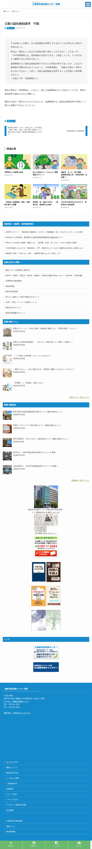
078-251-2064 (14, 707)
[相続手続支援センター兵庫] (46, 4)
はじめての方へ (12, 762)
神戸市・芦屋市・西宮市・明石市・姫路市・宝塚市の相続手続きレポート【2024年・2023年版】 (44, 275)
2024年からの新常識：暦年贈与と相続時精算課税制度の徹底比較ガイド (34, 237)
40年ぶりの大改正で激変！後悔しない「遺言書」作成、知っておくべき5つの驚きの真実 (41, 243)
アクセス (79, 846)
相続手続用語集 (12, 291)
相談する (34, 846)
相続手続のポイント (14, 308)
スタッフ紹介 (11, 794)
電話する (11, 846)
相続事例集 (10, 286)
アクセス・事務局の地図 (16, 805)
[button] (4, 4)
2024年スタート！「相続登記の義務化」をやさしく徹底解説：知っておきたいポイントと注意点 (44, 232)
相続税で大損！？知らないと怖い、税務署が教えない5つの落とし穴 (33, 253)
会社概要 (10, 810)
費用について (11, 767)
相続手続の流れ (12, 773)
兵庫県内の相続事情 (14, 281)
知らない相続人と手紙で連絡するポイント (23, 297)
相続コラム (10, 28)
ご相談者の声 (11, 783)
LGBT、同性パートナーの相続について (21, 302)
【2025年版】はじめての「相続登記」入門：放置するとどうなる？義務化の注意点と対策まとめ (44, 248)
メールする (56, 846)
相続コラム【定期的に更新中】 (18, 270)
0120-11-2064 (14, 704)
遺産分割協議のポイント (15, 313)
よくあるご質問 (12, 778)
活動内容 (10, 789)
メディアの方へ (12, 799)
